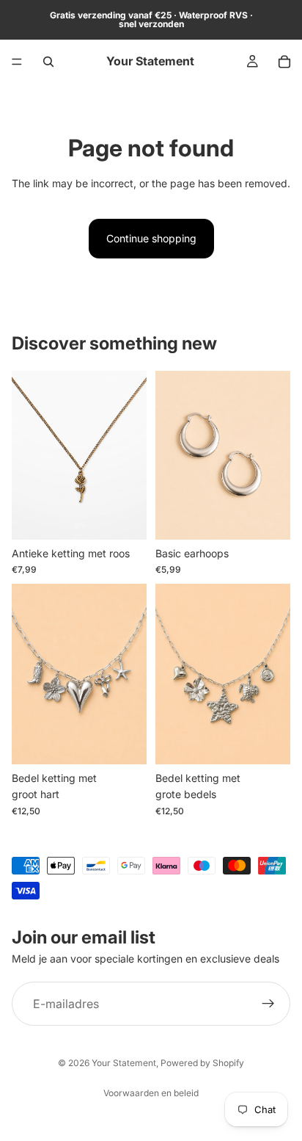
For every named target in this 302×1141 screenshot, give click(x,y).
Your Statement (124, 1062)
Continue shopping (151, 238)
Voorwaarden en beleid (151, 1092)
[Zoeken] (48, 62)
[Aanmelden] (268, 1003)
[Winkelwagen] (284, 62)
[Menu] (17, 62)
